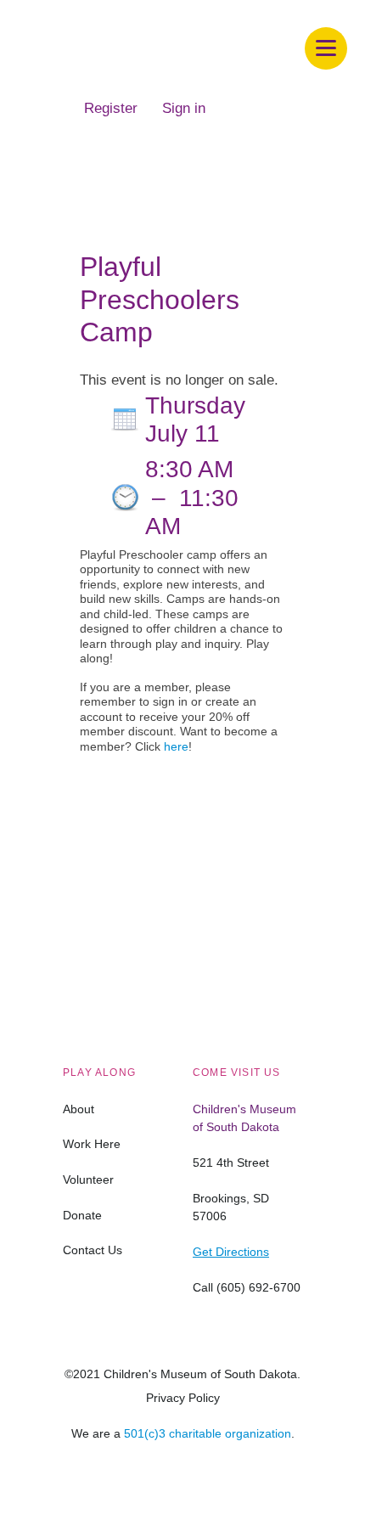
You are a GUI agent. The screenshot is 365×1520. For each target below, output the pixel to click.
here (176, 746)
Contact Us (92, 1250)
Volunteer (88, 1179)
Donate (82, 1215)
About (78, 1109)
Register (111, 108)
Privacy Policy (183, 1398)
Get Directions (231, 1251)
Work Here (92, 1144)
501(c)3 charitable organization (207, 1433)
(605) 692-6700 (258, 1287)
